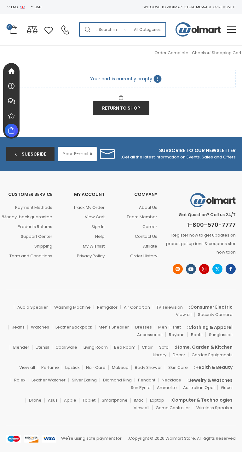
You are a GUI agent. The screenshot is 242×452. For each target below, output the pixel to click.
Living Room (96, 347)
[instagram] (204, 269)
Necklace (171, 380)
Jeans (18, 327)
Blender (21, 347)
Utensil (42, 347)
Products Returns (35, 227)
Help (100, 236)
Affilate (150, 246)
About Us (148, 207)
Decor (179, 355)
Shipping (43, 246)
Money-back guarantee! (29, 217)
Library (159, 355)
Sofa (164, 347)
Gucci (227, 388)
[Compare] (32, 29)
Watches (40, 327)
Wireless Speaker (214, 408)
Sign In (98, 227)
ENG (14, 6)
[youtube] (191, 269)
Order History (143, 256)
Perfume (50, 367)
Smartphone (115, 400)
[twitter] (217, 269)
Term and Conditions (30, 256)
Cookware (66, 347)
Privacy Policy (91, 256)
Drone (35, 400)
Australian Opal (199, 388)
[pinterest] (178, 269)
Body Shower (148, 367)
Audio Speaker (32, 307)
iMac (139, 400)
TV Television (169, 307)
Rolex (19, 380)
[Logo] (198, 29)
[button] (231, 29)
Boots (197, 335)
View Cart (95, 217)
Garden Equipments (212, 355)
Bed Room (124, 347)
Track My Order (89, 207)
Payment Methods (33, 207)
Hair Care (96, 367)
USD (38, 6)
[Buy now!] (11, 130)
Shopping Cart (226, 53)
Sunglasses (221, 335)
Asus (53, 400)
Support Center (36, 236)
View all (184, 315)
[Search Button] (86, 29)
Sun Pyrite (141, 388)
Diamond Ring (117, 380)
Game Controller (173, 408)
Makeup (120, 367)
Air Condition (137, 307)
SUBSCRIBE (34, 154)
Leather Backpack (73, 327)
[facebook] (231, 269)
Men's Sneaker (114, 327)
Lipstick (72, 367)
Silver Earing (84, 380)
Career (149, 227)
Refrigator (107, 307)
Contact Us (146, 236)
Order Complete (171, 53)
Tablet (89, 400)
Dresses (143, 327)
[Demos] (11, 71)
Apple (70, 400)
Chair (147, 347)
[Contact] (65, 30)
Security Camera (215, 315)
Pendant (146, 380)
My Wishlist (94, 246)
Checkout (202, 53)
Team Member (142, 217)
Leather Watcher (49, 380)
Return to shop (121, 108)
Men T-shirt (169, 327)
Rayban (177, 335)
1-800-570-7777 (211, 225)
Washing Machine (72, 307)
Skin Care (178, 367)
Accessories (150, 335)
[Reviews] (11, 115)
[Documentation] (11, 86)
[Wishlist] (48, 29)
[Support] (11, 100)
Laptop (157, 400)
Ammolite (167, 388)
